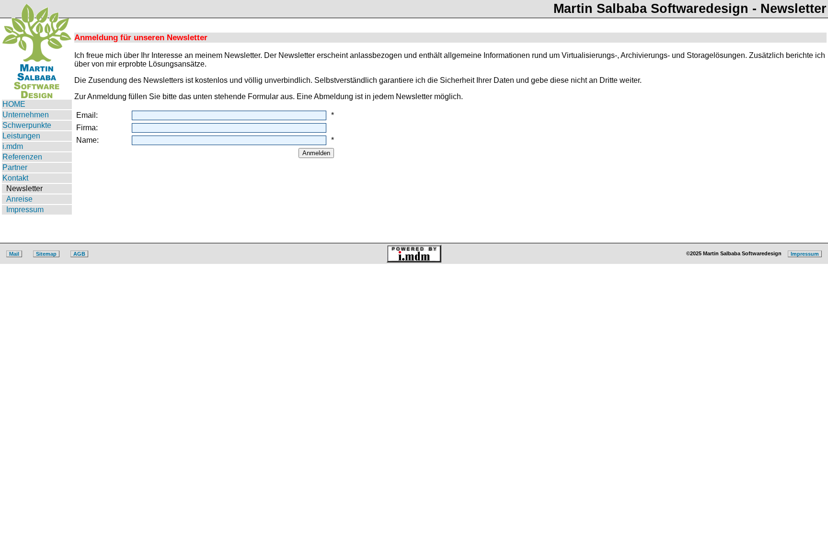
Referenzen (22, 157)
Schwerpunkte (26, 125)
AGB (79, 254)
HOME (13, 104)
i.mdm (12, 146)
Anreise (19, 199)
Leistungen (21, 136)
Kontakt (15, 178)
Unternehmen (25, 115)
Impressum (25, 209)
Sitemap (46, 254)
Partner (14, 167)
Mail (14, 254)
